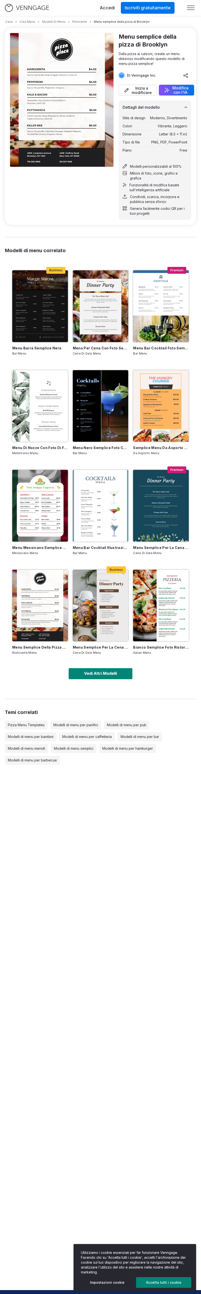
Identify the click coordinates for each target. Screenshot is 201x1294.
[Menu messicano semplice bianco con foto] (40, 505)
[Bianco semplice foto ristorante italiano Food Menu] (161, 605)
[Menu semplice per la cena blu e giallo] (161, 505)
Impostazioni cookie (107, 1282)
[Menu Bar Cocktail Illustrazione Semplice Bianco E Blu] (100, 505)
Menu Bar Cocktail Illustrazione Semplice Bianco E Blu (100, 548)
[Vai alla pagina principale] (27, 8)
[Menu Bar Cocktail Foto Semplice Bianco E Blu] (161, 306)
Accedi (107, 7)
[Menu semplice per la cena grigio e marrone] (100, 605)
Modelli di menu (53, 22)
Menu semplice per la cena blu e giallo (161, 548)
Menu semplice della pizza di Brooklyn (40, 647)
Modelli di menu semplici (73, 748)
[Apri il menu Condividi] (185, 75)
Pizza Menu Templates (26, 725)
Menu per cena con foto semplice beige (100, 348)
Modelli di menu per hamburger (127, 748)
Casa (9, 22)
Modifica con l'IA (180, 90)
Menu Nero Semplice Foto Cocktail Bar (100, 448)
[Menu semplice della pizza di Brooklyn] (40, 605)
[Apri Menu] (190, 7)
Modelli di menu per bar (140, 737)
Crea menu (27, 22)
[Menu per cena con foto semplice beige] (100, 306)
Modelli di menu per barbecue (32, 760)
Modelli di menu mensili (26, 748)
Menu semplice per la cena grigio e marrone (100, 647)
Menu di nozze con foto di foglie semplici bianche (40, 448)
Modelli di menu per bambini (30, 737)
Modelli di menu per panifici (75, 725)
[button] (138, 90)
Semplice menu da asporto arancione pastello (161, 448)
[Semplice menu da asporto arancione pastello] (161, 406)
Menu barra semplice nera (36, 348)
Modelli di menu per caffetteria (87, 737)
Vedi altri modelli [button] (100, 673)
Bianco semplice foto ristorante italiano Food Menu (161, 647)
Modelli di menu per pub (126, 725)
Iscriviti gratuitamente (148, 7)
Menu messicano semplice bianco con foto (40, 548)
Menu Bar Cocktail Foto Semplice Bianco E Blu (161, 348)
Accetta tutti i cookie (163, 1282)
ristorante (79, 22)
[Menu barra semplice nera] (40, 306)
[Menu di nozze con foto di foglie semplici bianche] (40, 406)
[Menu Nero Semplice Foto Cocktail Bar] (100, 406)
